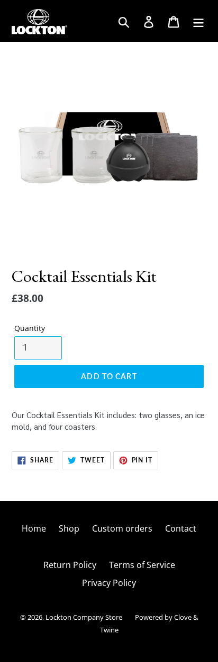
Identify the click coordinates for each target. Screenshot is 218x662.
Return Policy (69, 565)
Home (34, 528)
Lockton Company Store (84, 617)
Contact (180, 528)
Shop (69, 528)
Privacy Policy (109, 583)
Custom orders (122, 528)
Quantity (29, 328)
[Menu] (199, 21)
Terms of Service (142, 565)
